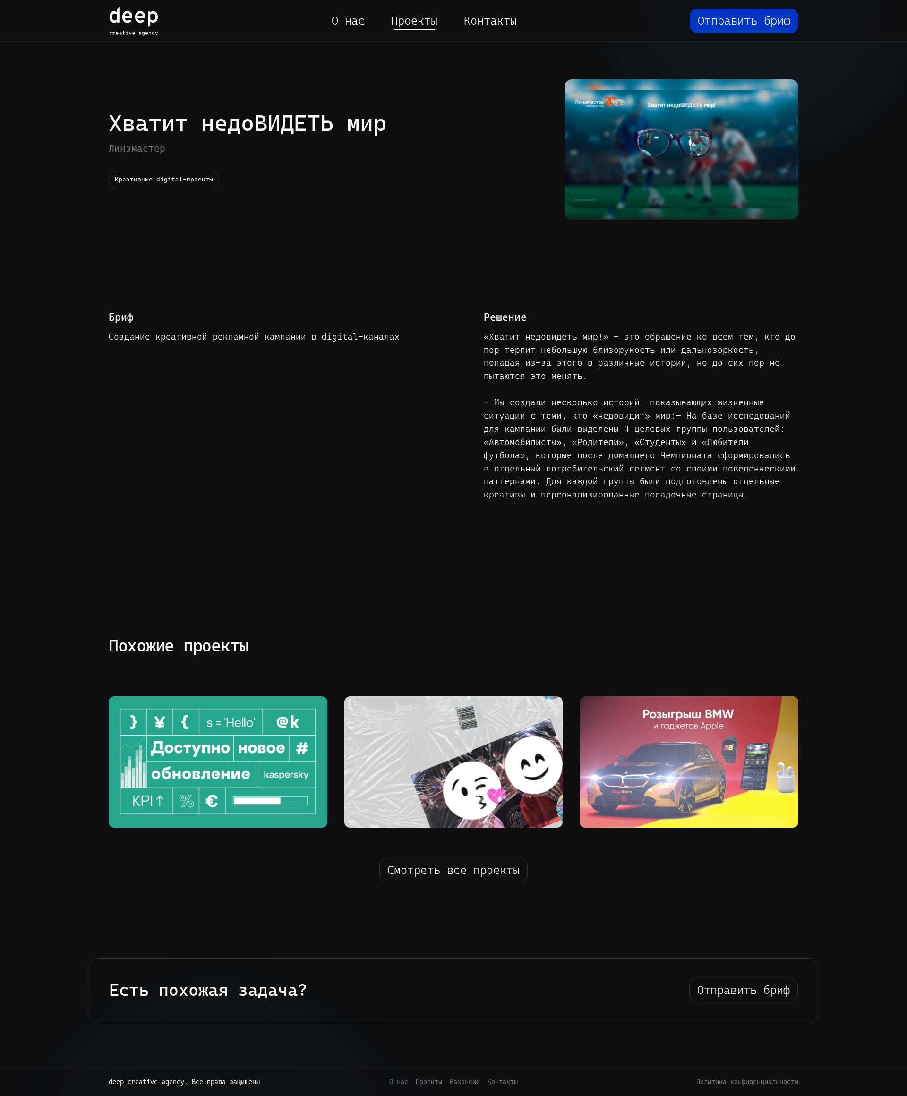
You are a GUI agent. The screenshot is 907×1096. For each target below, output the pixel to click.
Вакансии (465, 1082)
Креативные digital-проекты (164, 179)
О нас (348, 20)
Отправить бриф (744, 20)
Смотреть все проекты (453, 870)
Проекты (414, 20)
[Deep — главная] (134, 21)
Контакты (490, 20)
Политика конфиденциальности (747, 1082)
